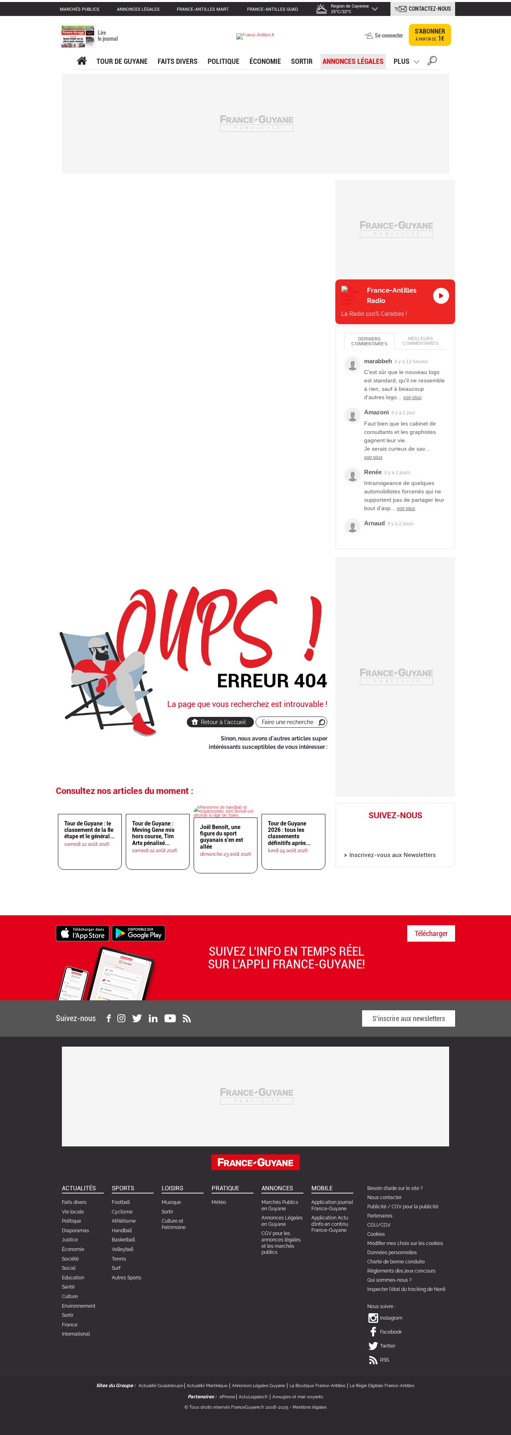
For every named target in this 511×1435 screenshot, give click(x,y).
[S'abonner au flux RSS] (187, 1018)
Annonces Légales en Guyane (282, 1221)
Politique (224, 61)
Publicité (376, 1206)
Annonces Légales (353, 61)
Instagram (369, 841)
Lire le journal (108, 36)
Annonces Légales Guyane (258, 1385)
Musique (171, 1202)
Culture (70, 1296)
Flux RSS (421, 828)
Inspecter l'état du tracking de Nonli (406, 1289)
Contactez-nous (430, 9)
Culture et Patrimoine (174, 1224)
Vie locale (73, 1212)
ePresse (227, 1396)
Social (68, 1268)
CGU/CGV (378, 1225)
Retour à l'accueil (223, 722)
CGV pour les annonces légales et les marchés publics (281, 1243)
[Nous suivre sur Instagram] (121, 1018)
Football (121, 1202)
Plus (402, 61)
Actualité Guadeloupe (161, 1385)
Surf (116, 1268)
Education (73, 1278)
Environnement (78, 1306)
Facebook (386, 828)
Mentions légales (310, 1407)
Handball (122, 1230)
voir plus (412, 397)
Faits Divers (178, 61)
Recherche (432, 62)
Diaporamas (75, 1230)
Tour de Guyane (122, 61)
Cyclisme (122, 1212)
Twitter (404, 828)
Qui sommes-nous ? (389, 1280)
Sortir (302, 61)
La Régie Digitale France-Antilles (382, 1385)
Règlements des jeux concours (401, 1271)
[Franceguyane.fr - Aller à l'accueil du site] (255, 36)
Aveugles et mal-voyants (297, 1396)
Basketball (123, 1240)
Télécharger (431, 933)
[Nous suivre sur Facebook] (109, 1018)
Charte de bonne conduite (396, 1262)
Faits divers (74, 1202)
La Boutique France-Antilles (317, 1385)
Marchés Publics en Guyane (279, 1205)
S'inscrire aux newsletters (408, 1018)
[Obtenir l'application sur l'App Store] (82, 932)
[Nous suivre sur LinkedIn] (153, 1018)
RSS (384, 1360)
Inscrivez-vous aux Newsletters (392, 855)
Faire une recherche (287, 722)
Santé (68, 1287)
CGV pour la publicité (415, 1206)
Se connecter (389, 35)
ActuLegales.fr (253, 1396)
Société (70, 1259)
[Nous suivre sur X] (137, 1018)
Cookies (376, 1234)
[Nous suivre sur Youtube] (170, 1018)
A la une (82, 61)
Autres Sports (126, 1278)
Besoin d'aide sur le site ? (395, 1188)
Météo (219, 1202)
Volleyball (122, 1249)
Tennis (119, 1259)
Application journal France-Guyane (332, 1205)
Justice (70, 1240)
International (76, 1334)
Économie (265, 61)
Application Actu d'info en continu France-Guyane (329, 1224)
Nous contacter (384, 1197)
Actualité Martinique (207, 1385)
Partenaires (379, 1216)
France (69, 1325)
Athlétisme (124, 1221)
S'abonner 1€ (430, 35)
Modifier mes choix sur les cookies (405, 1243)
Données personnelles (392, 1252)
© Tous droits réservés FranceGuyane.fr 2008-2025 (236, 1407)
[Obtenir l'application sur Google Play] (138, 932)
